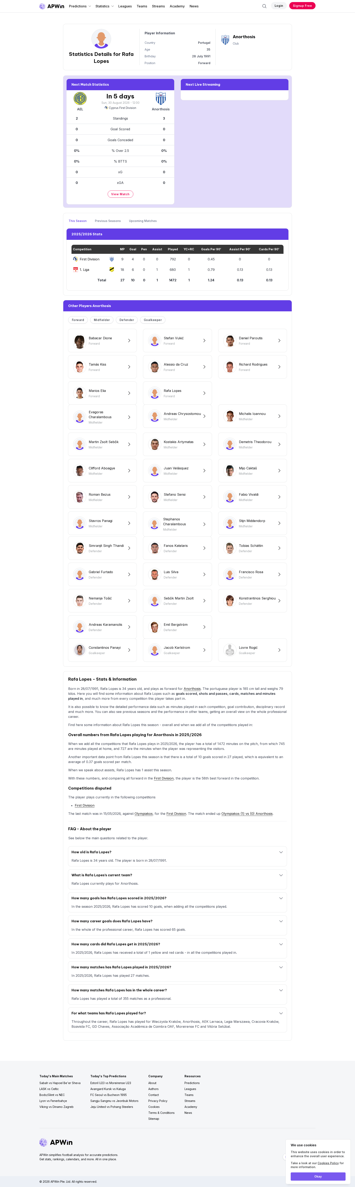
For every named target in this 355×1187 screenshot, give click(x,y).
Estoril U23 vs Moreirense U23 (110, 1083)
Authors (153, 1089)
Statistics (102, 6)
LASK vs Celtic (49, 1089)
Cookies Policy (328, 1163)
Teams (142, 6)
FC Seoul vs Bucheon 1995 (108, 1095)
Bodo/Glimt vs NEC (52, 1095)
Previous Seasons (108, 221)
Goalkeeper (153, 320)
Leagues (125, 6)
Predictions (77, 6)
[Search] (264, 6)
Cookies (154, 1106)
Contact (153, 1095)
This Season (78, 221)
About (152, 1083)
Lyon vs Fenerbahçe (53, 1101)
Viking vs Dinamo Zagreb (56, 1106)
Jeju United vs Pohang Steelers (111, 1106)
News (194, 6)
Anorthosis (192, 689)
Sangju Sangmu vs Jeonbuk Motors (114, 1101)
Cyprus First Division (122, 108)
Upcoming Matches (143, 221)
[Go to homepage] (52, 6)
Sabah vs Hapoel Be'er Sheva (60, 1083)
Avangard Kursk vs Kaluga (108, 1089)
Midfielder (102, 320)
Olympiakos (144, 814)
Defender (127, 320)
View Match (120, 194)
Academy (177, 6)
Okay (318, 1176)
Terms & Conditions (161, 1112)
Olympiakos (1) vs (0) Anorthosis (247, 814)
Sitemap (153, 1118)
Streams (158, 6)
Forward (78, 320)
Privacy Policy (157, 1101)
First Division (164, 778)
